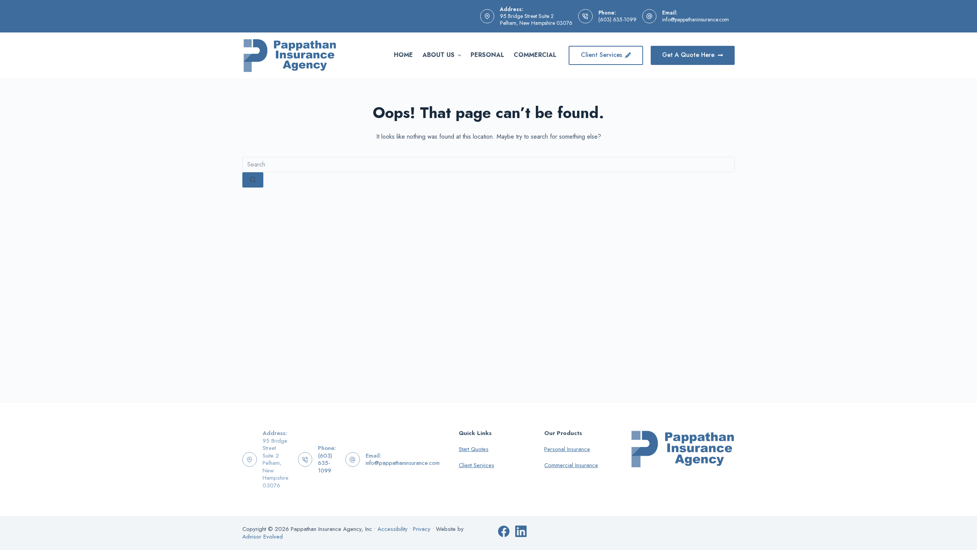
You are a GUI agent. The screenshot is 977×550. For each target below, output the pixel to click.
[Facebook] (503, 531)
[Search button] (252, 180)
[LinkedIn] (521, 531)
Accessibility (392, 529)
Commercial (535, 54)
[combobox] (488, 164)
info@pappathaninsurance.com (695, 19)
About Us (438, 54)
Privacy (421, 529)
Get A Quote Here (688, 54)
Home (403, 54)
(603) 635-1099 (617, 19)
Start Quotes (473, 449)
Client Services (601, 54)
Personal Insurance (567, 449)
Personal (487, 54)
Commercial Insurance (571, 465)
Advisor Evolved (262, 536)
